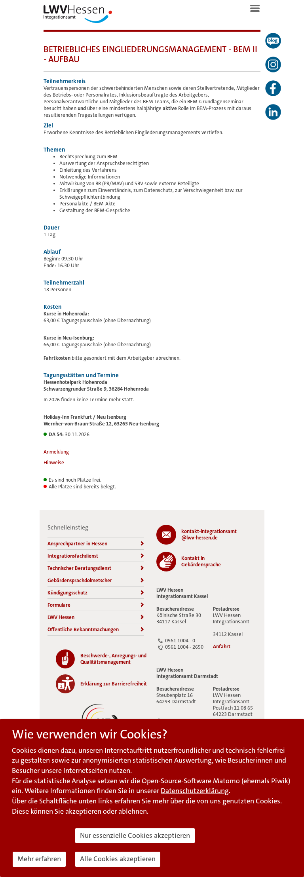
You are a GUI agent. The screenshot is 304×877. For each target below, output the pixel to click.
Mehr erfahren (39, 859)
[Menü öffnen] (254, 8)
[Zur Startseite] (78, 16)
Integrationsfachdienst (73, 555)
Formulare (59, 605)
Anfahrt (221, 647)
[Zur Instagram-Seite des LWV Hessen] (273, 64)
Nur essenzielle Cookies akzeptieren (135, 835)
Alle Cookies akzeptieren (118, 859)
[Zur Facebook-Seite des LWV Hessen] (273, 88)
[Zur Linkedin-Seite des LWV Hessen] (273, 112)
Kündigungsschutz (67, 592)
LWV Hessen (61, 617)
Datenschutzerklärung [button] (195, 790)
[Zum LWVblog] (273, 41)
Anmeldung (56, 451)
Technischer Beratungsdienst (79, 568)
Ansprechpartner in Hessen (77, 543)
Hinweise (54, 462)
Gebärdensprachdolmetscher (80, 580)
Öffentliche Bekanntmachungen (83, 629)
